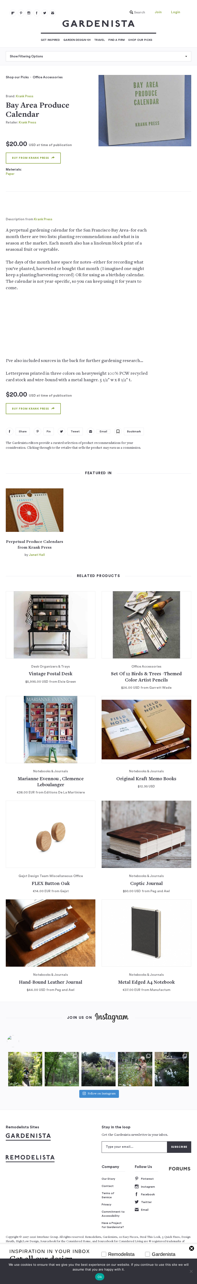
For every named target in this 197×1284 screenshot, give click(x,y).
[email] (52, 13)
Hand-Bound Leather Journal (50, 982)
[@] (20, 1041)
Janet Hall (37, 555)
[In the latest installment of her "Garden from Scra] (98, 1069)
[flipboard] (13, 13)
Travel (99, 40)
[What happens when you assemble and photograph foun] (62, 1069)
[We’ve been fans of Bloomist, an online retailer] (25, 1069)
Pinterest (147, 1178)
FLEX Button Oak (51, 883)
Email (144, 1209)
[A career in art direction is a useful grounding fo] (172, 1069)
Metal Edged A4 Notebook (146, 982)
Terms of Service (108, 1195)
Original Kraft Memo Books (146, 779)
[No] (191, 1271)
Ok (100, 1277)
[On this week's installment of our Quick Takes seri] (135, 1069)
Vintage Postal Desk (50, 674)
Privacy (106, 1204)
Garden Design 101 (77, 40)
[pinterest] (21, 13)
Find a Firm (116, 40)
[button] (136, 12)
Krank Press (24, 96)
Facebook (148, 1194)
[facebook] (36, 13)
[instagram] (28, 13)
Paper (10, 173)
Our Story (108, 1178)
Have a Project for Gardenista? (113, 1225)
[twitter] (44, 13)
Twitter (146, 1202)
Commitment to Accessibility (113, 1213)
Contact (108, 1186)
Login (175, 12)
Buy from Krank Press (30, 158)
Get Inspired (50, 40)
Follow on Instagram (102, 1093)
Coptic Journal (146, 883)
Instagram (148, 1186)
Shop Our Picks (140, 40)
